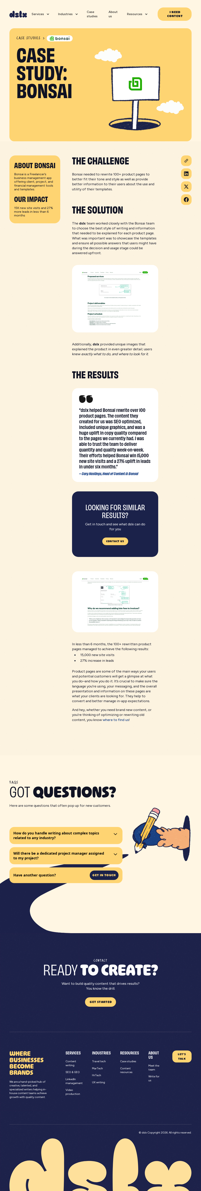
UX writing (98, 1082)
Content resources (126, 1070)
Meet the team (153, 1067)
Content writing (71, 1063)
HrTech (96, 1075)
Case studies (92, 14)
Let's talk (182, 1056)
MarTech (97, 1068)
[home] (18, 14)
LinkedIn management (74, 1081)
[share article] (186, 160)
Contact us (115, 541)
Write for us (153, 1078)
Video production (73, 1092)
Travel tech (99, 1061)
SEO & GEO (73, 1072)
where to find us (116, 720)
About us (113, 14)
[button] (40, 14)
